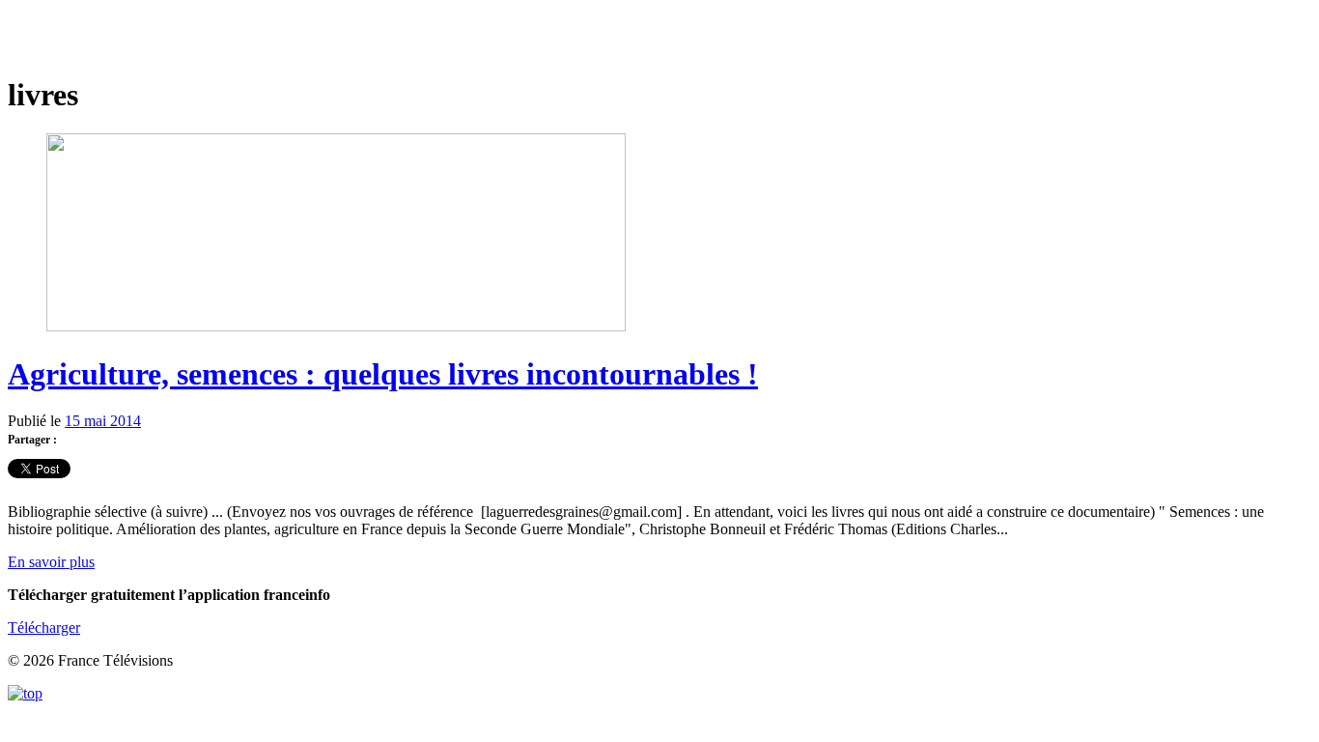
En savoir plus (51, 562)
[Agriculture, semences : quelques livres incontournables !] (336, 326)
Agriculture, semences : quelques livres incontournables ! (383, 374)
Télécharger (44, 627)
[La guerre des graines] (659, 38)
